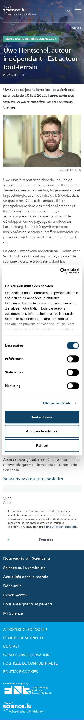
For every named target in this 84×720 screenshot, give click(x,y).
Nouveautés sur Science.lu (26, 558)
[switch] (73, 358)
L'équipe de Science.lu (23, 638)
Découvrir (12, 586)
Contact (11, 646)
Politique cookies (20, 672)
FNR (22, 75)
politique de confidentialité (60, 527)
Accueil (76, 27)
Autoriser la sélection (42, 431)
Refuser (42, 445)
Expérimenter (15, 595)
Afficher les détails (56, 403)
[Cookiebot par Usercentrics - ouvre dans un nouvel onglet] (60, 271)
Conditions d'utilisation (26, 655)
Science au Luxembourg (24, 568)
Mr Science (13, 613)
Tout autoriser (42, 417)
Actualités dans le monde (25, 577)
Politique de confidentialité (30, 663)
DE (68, 11)
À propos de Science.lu (25, 629)
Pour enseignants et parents (28, 604)
